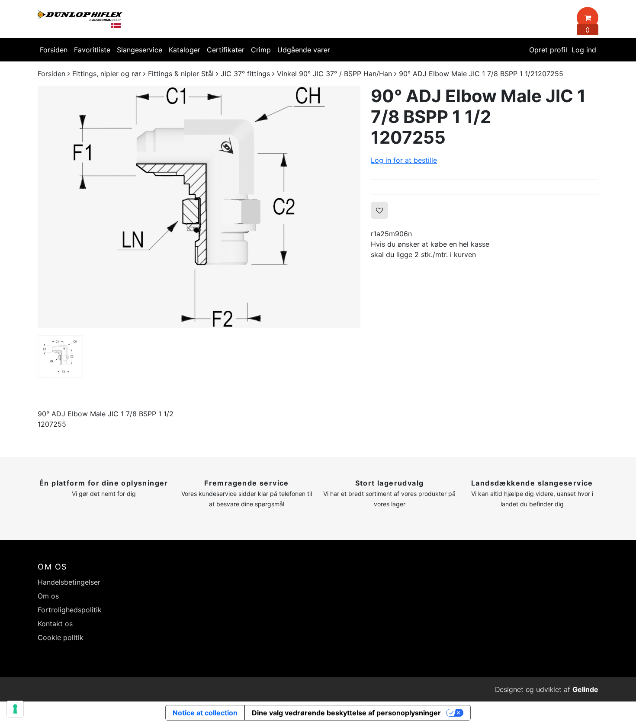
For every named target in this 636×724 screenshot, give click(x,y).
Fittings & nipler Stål (181, 73)
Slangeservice (139, 49)
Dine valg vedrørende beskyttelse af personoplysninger (346, 712)
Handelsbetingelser (69, 582)
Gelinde (585, 689)
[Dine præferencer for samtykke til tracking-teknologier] (15, 709)
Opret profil (548, 49)
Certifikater (225, 49)
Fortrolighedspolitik (70, 609)
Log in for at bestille (404, 160)
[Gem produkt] (379, 210)
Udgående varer (303, 49)
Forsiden (53, 49)
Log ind (584, 49)
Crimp (261, 49)
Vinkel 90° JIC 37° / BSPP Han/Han (334, 73)
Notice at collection (205, 712)
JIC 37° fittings (245, 73)
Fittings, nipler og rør (106, 73)
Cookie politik (61, 637)
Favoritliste (92, 49)
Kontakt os (55, 623)
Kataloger (184, 49)
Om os (48, 596)
